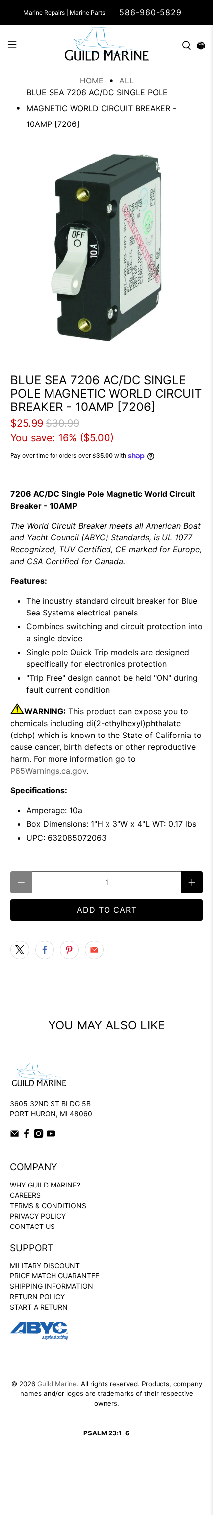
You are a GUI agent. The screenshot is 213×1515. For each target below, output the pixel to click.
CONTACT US (32, 1226)
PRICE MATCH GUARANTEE (54, 1275)
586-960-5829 (150, 12)
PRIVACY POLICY (38, 1216)
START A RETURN (39, 1307)
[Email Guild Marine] (14, 1135)
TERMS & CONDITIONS (48, 1205)
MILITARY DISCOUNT (45, 1265)
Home (92, 80)
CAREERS (25, 1195)
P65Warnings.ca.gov (48, 771)
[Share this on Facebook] (44, 950)
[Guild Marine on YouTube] (50, 1135)
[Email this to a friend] (94, 950)
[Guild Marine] (106, 45)
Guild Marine (57, 1384)
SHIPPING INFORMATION (51, 1286)
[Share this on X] (19, 950)
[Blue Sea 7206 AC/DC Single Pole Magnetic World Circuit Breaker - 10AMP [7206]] (106, 248)
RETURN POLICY (37, 1296)
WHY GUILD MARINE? (45, 1185)
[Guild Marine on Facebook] (26, 1135)
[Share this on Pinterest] (69, 950)
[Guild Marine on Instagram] (38, 1135)
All (126, 80)
